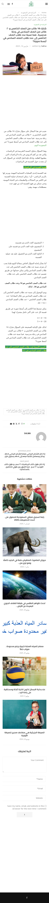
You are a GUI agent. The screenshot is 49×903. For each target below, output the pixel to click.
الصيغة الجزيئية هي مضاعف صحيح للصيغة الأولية (24, 733)
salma (43, 46)
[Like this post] (22, 423)
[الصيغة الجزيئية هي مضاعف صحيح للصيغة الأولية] (24, 714)
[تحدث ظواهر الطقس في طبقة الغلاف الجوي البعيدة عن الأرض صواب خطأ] (24, 585)
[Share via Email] (11, 423)
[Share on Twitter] (16, 423)
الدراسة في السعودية (28, 12)
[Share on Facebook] (18, 423)
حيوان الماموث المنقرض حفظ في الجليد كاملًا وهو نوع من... (24, 561)
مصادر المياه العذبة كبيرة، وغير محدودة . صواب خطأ (25, 647)
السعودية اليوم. (40, 145)
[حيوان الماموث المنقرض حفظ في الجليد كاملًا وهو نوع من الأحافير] (24, 541)
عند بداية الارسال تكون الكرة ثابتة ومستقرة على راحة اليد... (24, 690)
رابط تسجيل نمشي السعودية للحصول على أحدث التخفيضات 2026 (24, 518)
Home (44, 12)
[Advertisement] (24, 104)
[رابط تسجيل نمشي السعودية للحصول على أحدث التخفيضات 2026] (24, 498)
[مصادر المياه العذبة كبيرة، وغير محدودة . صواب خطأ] (24, 628)
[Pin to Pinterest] (14, 423)
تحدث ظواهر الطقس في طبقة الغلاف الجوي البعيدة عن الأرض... (24, 604)
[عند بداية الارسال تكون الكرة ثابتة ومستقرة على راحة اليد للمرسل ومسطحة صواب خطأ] (24, 671)
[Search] (2, 4)
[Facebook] (12, 4)
